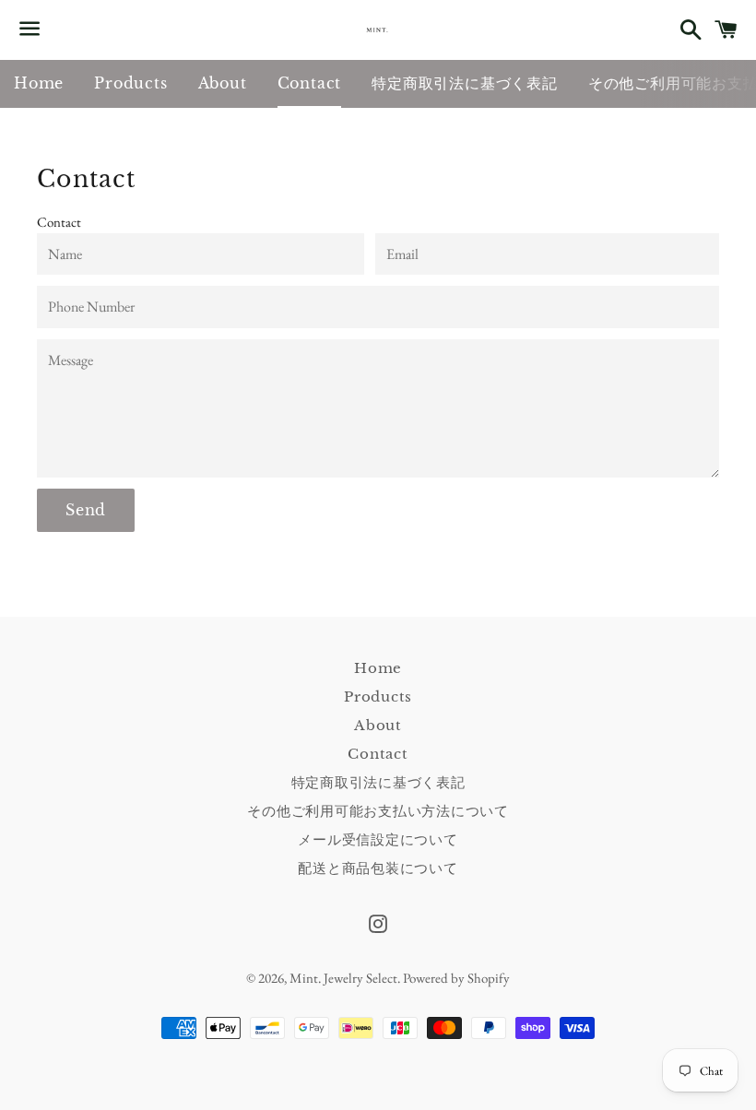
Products (130, 83)
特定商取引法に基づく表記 (465, 83)
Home (39, 83)
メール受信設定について (377, 839)
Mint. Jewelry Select (343, 977)
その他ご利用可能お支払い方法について (378, 811)
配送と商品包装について (377, 868)
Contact (310, 83)
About (222, 83)
